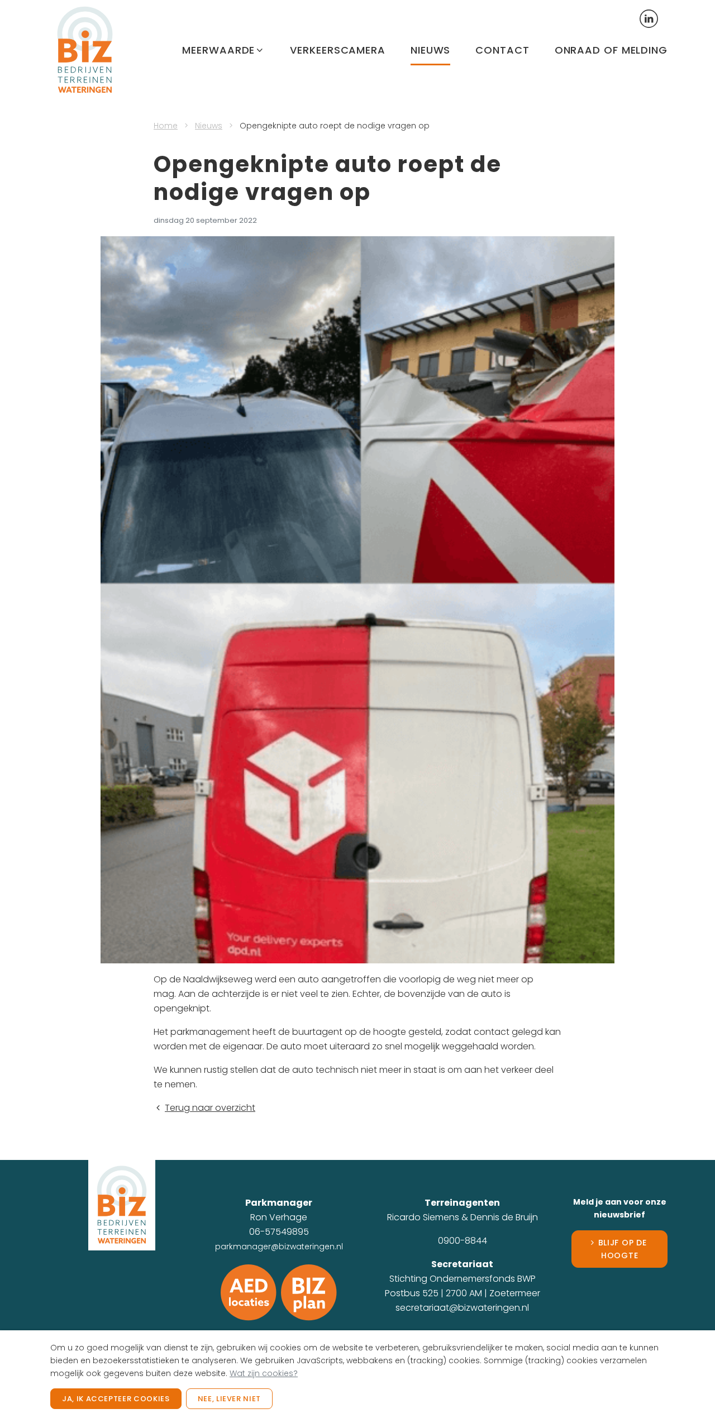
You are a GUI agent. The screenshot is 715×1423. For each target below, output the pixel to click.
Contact (502, 50)
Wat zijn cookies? (264, 1373)
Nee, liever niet (229, 1398)
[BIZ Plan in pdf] (309, 1292)
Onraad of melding (611, 50)
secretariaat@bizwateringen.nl (462, 1307)
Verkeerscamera (337, 50)
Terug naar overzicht (210, 1107)
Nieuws (430, 50)
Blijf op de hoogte (622, 1249)
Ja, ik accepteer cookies (116, 1398)
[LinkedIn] (649, 18)
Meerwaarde (218, 50)
